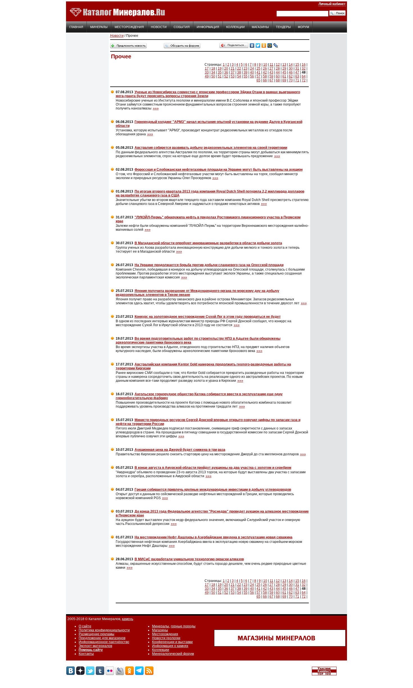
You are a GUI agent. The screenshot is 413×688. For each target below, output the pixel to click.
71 (297, 80)
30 (291, 68)
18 (213, 68)
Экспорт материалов (95, 646)
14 (291, 65)
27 (271, 68)
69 (284, 80)
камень (127, 619)
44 (278, 72)
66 (265, 80)
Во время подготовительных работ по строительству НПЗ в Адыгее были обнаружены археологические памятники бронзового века (198, 340)
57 (258, 76)
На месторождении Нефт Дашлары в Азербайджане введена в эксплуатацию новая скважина (213, 537)
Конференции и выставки (172, 642)
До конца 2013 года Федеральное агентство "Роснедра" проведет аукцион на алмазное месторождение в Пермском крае (212, 513)
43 (271, 72)
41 (258, 72)
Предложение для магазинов (102, 638)
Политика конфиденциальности (104, 630)
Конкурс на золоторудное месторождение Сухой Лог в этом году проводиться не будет (208, 317)
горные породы (183, 626)
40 (252, 72)
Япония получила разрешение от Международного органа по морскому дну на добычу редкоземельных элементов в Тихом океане (197, 293)
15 (297, 65)
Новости (159, 27)
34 (213, 72)
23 (246, 68)
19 (220, 68)
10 (265, 65)
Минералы (99, 27)
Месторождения (129, 27)
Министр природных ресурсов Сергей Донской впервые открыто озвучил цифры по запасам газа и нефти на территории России (208, 422)
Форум (303, 27)
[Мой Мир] (270, 45)
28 (278, 68)
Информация (208, 27)
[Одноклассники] (264, 45)
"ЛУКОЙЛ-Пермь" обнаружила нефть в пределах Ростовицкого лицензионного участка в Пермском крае (208, 219)
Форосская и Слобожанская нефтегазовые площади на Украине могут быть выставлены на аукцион (219, 170)
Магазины (260, 27)
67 (271, 80)
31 (297, 68)
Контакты (86, 654)
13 (284, 65)
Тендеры (283, 27)
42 (265, 72)
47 (297, 72)
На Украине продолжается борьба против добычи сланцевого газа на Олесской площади (209, 265)
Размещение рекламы (96, 634)
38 (239, 72)
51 (220, 76)
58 (265, 76)
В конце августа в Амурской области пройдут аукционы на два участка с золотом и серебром (213, 468)
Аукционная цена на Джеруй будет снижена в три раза (180, 450)
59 (271, 76)
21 (233, 68)
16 (304, 65)
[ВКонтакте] (252, 45)
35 (220, 72)
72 (304, 80)
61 (284, 76)
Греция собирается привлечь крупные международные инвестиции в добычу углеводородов (213, 490)
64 (304, 76)
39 (246, 72)
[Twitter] (258, 45)
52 (226, 76)
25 (258, 68)
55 (246, 76)
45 (284, 72)
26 (265, 68)
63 (297, 76)
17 (207, 68)
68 (278, 80)
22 (239, 68)
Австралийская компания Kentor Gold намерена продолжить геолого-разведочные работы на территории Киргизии (203, 366)
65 (258, 80)
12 (278, 65)
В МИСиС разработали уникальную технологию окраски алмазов (189, 559)
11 (271, 65)
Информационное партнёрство (104, 642)
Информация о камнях (170, 646)
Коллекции (235, 27)
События (182, 27)
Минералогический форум (173, 654)
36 (226, 72)
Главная (76, 27)
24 (252, 68)
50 (213, 76)
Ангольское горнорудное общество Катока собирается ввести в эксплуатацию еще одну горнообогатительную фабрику (199, 396)
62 (291, 76)
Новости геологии (166, 638)
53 (233, 76)
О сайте (85, 626)
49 (207, 76)
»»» (156, 108)
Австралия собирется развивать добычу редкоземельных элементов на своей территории (211, 148)
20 (226, 68)
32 (304, 68)
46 (291, 72)
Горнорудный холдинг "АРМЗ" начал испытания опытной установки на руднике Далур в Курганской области (209, 124)
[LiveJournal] (276, 45)
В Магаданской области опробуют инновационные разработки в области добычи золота (208, 243)
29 (284, 68)
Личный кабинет (332, 4)
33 (207, 72)
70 (291, 80)
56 (252, 76)
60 (278, 76)
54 (239, 76)
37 (233, 72)
